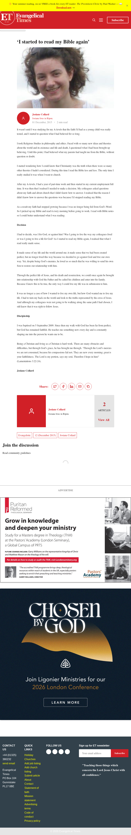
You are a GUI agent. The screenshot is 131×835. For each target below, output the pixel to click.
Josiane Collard (40, 114)
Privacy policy (32, 820)
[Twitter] (54, 751)
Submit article (32, 775)
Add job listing (32, 763)
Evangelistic (24, 435)
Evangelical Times (69, 831)
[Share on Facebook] (63, 386)
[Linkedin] (67, 751)
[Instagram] (61, 751)
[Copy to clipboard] (88, 386)
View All (103, 420)
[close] (127, 5)
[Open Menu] (101, 20)
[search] (93, 20)
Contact (28, 783)
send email (9, 763)
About (27, 779)
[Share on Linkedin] (71, 386)
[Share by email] (79, 386)
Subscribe (118, 20)
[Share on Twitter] (54, 386)
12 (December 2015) (45, 435)
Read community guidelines (17, 452)
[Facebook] (48, 751)
